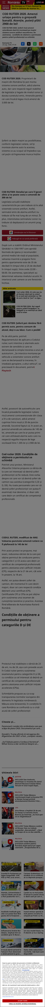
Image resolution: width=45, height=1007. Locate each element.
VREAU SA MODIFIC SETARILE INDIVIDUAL (22, 1004)
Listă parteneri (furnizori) (7, 996)
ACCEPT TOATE (22, 1001)
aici (3, 978)
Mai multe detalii (25, 970)
